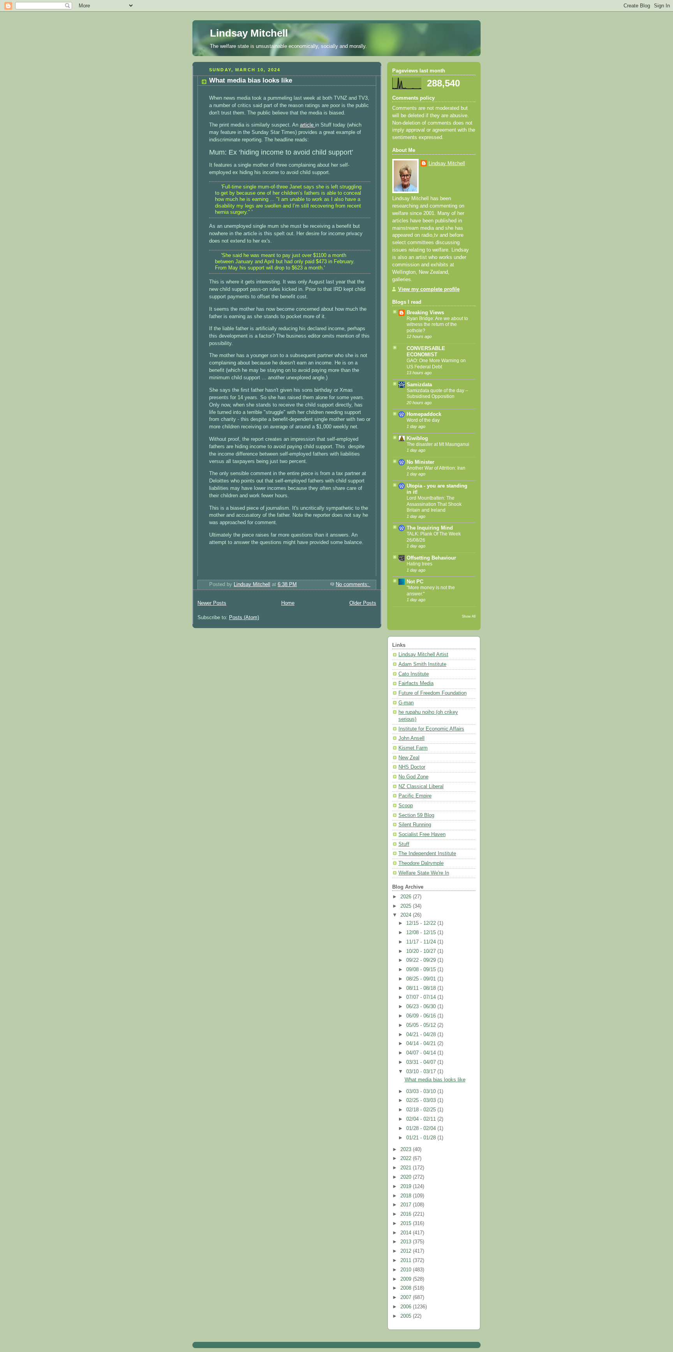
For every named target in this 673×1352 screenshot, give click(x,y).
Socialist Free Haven (422, 834)
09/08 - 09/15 (421, 969)
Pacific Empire (415, 796)
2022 (406, 1158)
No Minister (420, 462)
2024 (406, 915)
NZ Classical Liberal (421, 786)
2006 (406, 1307)
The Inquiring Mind (430, 528)
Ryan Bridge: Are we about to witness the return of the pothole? (437, 324)
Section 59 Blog (416, 815)
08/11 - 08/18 (421, 988)
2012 (406, 1251)
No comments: (353, 584)
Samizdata (419, 384)
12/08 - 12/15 (421, 932)
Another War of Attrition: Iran (436, 468)
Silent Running (414, 824)
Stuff (403, 844)
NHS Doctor (411, 767)
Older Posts (362, 603)
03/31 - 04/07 (421, 1062)
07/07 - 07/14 (421, 997)
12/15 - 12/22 (421, 923)
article (307, 125)
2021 (406, 1168)
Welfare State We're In (423, 873)
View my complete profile (429, 289)
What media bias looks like (250, 80)
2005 (406, 1316)
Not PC (415, 581)
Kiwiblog (417, 438)
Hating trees (419, 564)
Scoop (405, 805)
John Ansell (411, 738)
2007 (406, 1297)
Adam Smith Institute (422, 664)
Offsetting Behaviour (431, 558)
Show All (469, 616)
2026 (406, 897)
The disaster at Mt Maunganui (438, 444)
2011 (406, 1260)
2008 (406, 1288)
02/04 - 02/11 (421, 1119)
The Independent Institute (427, 853)
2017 (406, 1205)
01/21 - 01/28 (421, 1138)
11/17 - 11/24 (421, 942)
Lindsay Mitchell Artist (423, 654)
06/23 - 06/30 (421, 1006)
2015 (406, 1223)
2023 (406, 1149)
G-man (406, 703)
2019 (406, 1186)
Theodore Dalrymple (421, 863)
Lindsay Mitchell (249, 33)
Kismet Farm (413, 748)
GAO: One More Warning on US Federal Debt (436, 364)
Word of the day (423, 420)
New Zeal (408, 757)
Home (287, 603)
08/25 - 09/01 (421, 979)
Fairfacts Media (415, 683)
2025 (406, 906)
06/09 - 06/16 (421, 1016)
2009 (406, 1279)
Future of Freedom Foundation (432, 693)
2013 (406, 1242)
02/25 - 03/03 (421, 1100)
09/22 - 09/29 (421, 960)
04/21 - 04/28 (421, 1034)
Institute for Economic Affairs (431, 729)
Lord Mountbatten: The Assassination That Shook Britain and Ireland (434, 504)
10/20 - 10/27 (421, 951)
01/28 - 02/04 (421, 1128)
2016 (406, 1214)
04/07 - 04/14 (421, 1053)
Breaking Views (425, 312)
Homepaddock (424, 414)
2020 (406, 1177)
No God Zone (413, 777)
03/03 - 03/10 (421, 1091)
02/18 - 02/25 (421, 1110)
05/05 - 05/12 (421, 1025)
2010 (406, 1270)
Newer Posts (211, 603)
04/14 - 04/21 (421, 1043)
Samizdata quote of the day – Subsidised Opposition (437, 394)
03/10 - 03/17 (421, 1071)
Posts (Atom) (244, 617)
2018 (406, 1196)
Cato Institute (413, 674)
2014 (406, 1233)
